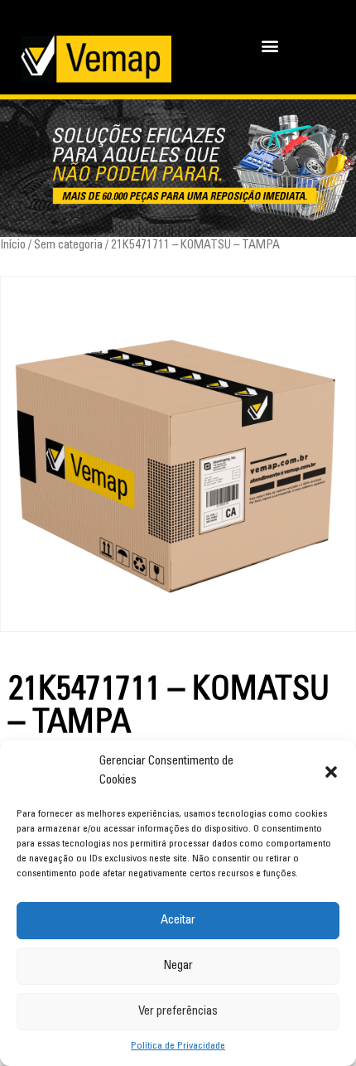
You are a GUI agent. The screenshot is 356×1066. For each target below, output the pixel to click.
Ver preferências (178, 1012)
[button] (331, 772)
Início (13, 245)
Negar (178, 966)
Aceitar (178, 920)
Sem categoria (68, 245)
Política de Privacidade (178, 1046)
